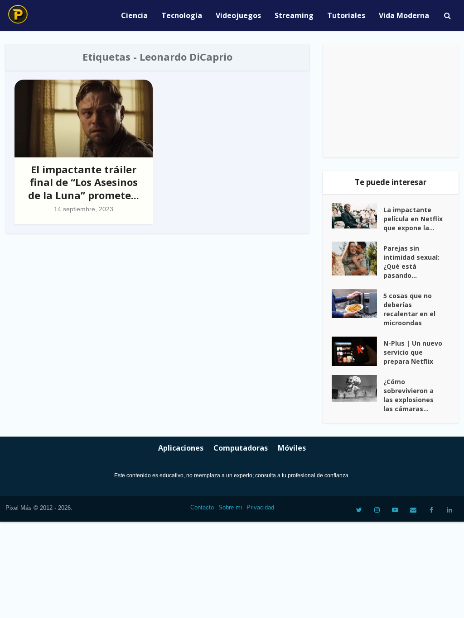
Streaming (294, 15)
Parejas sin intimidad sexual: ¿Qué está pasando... (411, 262)
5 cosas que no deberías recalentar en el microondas (409, 309)
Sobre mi (230, 507)
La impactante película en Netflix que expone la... (413, 218)
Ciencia (134, 15)
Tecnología (181, 15)
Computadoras (240, 448)
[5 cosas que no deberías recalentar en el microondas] (357, 304)
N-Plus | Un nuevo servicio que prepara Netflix (412, 352)
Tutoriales (346, 15)
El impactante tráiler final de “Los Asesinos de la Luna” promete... (83, 182)
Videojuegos (238, 15)
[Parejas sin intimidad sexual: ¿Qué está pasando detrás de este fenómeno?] (357, 259)
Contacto (202, 507)
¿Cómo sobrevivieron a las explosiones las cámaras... (408, 395)
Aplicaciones (180, 448)
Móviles (292, 448)
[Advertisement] (391, 100)
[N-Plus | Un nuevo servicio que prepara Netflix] (357, 351)
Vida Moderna (404, 15)
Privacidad (260, 507)
